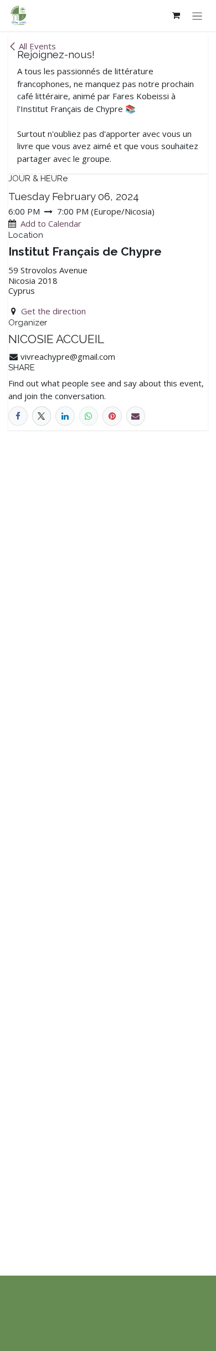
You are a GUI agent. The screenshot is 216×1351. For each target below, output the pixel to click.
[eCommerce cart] (176, 15)
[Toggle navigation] (197, 15)
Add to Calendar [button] (50, 223)
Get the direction (53, 311)
